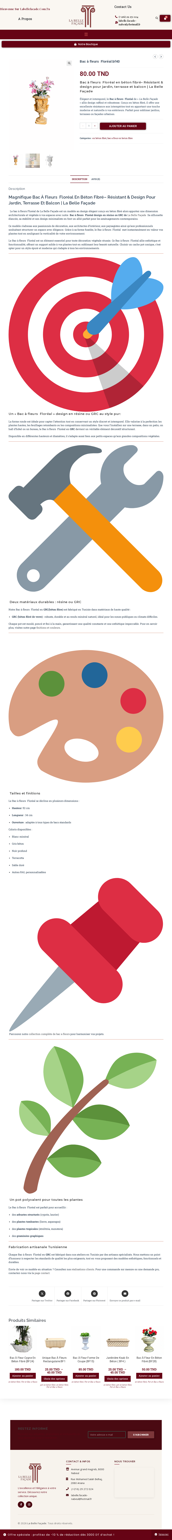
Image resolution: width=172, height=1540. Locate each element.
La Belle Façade (136, 215)
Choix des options (54, 1378)
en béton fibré (99, 138)
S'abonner (141, 1434)
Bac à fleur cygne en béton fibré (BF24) (23, 1359)
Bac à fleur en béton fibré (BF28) (149, 1359)
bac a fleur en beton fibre (120, 138)
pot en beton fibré (47, 1384)
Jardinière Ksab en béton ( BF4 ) (117, 1359)
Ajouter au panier (123, 126)
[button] (86, 34)
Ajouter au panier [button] (22, 1375)
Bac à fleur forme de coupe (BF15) (86, 1359)
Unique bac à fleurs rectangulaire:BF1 (54, 1359)
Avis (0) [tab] (95, 179)
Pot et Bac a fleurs (29, 1381)
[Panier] (165, 18)
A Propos (25, 19)
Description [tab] (79, 179)
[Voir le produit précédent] (155, 56)
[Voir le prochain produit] (161, 56)
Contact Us (123, 7)
